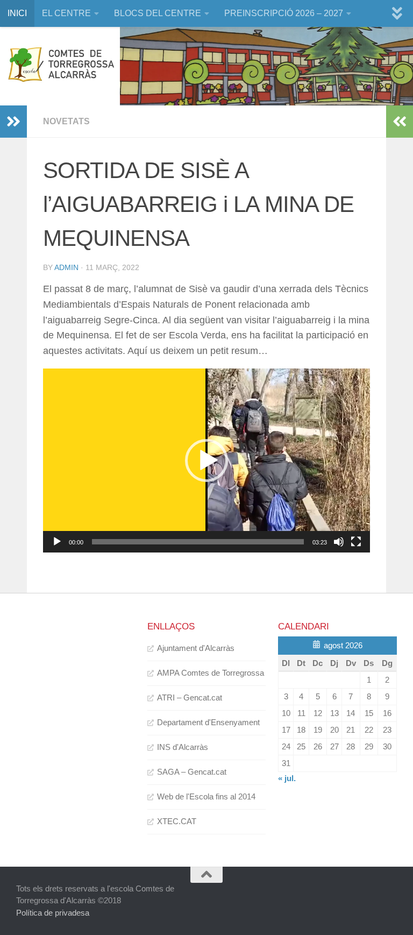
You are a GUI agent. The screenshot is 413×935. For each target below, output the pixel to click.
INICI (17, 13)
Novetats (66, 121)
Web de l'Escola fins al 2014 (206, 796)
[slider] (198, 541)
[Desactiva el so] (338, 541)
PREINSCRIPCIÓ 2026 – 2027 (283, 13)
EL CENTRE (66, 13)
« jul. (287, 778)
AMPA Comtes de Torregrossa (210, 672)
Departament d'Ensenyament (208, 722)
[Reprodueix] (57, 541)
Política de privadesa (52, 912)
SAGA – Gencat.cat (191, 771)
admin (66, 267)
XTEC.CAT (176, 821)
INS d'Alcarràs (182, 747)
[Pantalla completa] (356, 541)
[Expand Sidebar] (13, 121)
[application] (206, 460)
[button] (206, 460)
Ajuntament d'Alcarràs (195, 648)
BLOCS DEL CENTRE (157, 13)
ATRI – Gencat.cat (189, 697)
